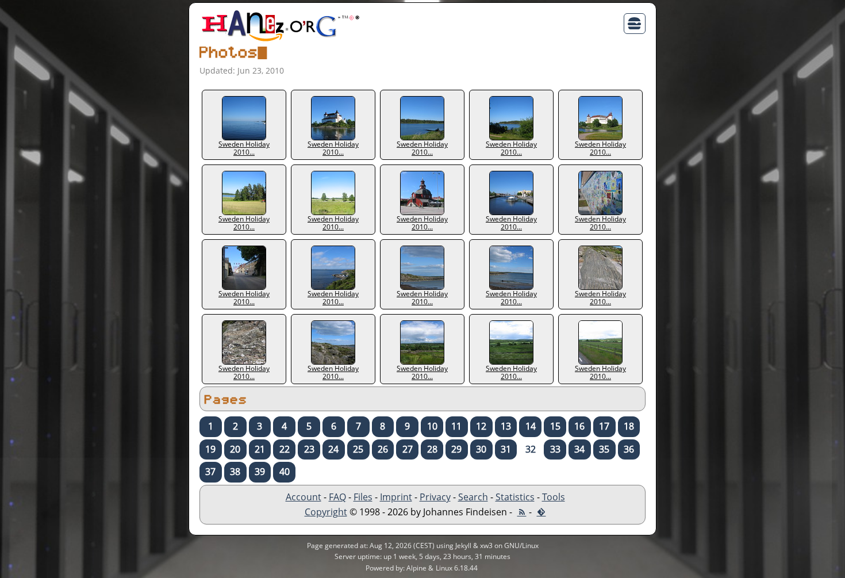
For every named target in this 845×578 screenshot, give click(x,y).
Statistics (515, 497)
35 (604, 449)
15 (555, 426)
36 (629, 449)
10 (432, 426)
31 (506, 449)
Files (363, 497)
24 (333, 449)
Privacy (435, 497)
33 (555, 449)
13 (506, 426)
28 (432, 449)
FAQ (337, 497)
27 (407, 449)
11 (456, 426)
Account (303, 497)
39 (260, 471)
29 (456, 449)
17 (604, 426)
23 (309, 449)
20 (235, 449)
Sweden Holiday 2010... (244, 147)
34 (579, 449)
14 (530, 426)
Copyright (326, 512)
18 (629, 426)
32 (530, 449)
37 (210, 471)
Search (473, 497)
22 (284, 449)
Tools (553, 497)
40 (284, 471)
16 (579, 426)
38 (235, 471)
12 (481, 426)
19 (210, 449)
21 (260, 449)
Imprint (396, 497)
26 (383, 449)
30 (481, 449)
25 (358, 449)
